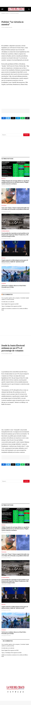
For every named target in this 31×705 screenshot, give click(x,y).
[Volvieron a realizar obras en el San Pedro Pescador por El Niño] (16, 274)
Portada (3, 13)
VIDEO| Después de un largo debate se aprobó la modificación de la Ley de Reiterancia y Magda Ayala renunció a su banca (15, 182)
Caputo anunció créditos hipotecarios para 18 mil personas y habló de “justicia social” (15, 260)
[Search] (29, 9)
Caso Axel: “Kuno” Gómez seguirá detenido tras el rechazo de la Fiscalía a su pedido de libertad (15, 208)
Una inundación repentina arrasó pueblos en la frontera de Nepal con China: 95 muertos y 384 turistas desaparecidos (15, 234)
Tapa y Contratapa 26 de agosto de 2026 (11, 306)
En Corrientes (8, 294)
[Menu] (2, 9)
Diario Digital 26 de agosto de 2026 (10, 304)
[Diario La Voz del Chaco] (16, 9)
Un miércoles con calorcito (8, 301)
